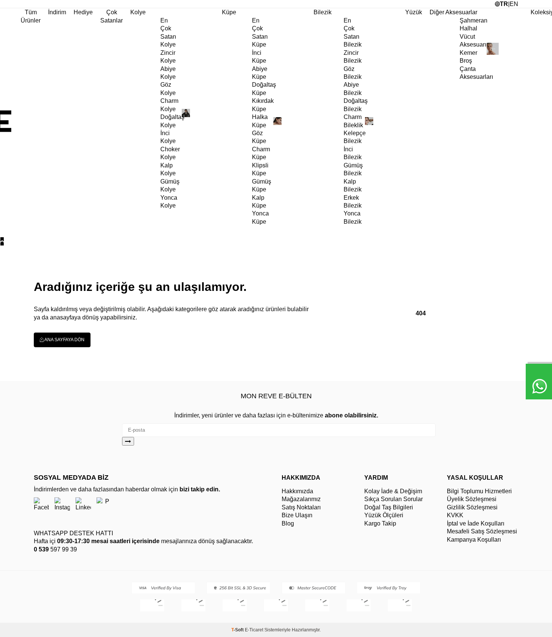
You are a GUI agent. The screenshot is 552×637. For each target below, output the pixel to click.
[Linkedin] (83, 504)
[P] (104, 504)
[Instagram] (62, 504)
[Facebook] (41, 504)
